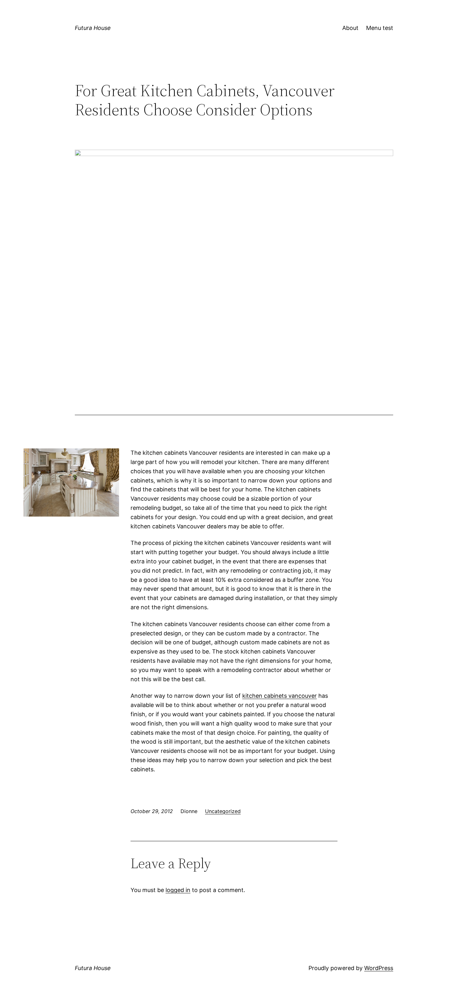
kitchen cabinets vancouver (279, 695)
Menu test (379, 28)
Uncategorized (223, 811)
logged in (178, 890)
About (350, 28)
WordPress (378, 968)
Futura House (93, 28)
